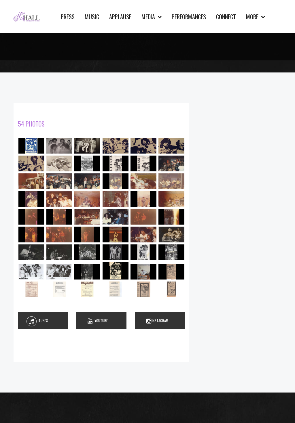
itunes (43, 320)
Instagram (160, 320)
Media (148, 16)
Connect (226, 16)
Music (92, 16)
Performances (189, 16)
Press (68, 16)
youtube (101, 320)
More (253, 16)
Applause (120, 16)
